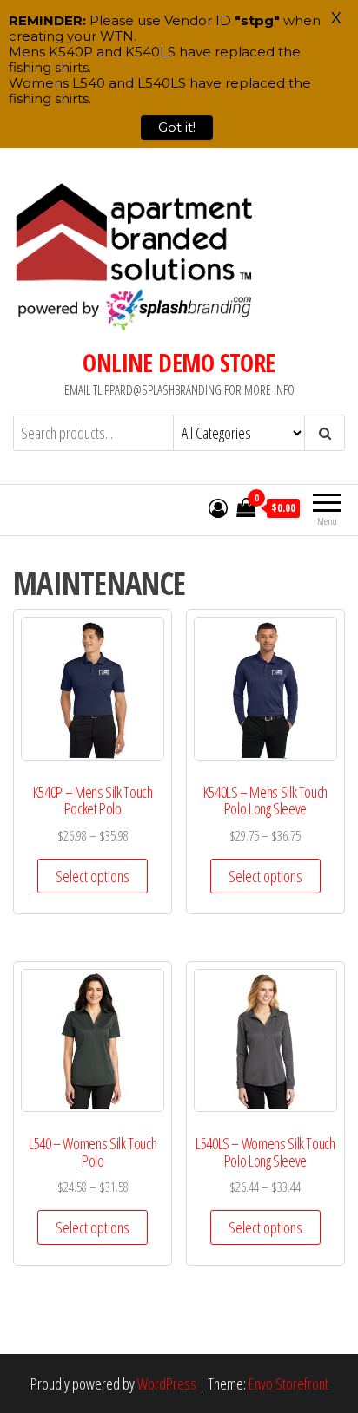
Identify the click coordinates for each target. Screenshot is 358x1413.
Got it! (177, 127)
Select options (92, 876)
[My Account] (218, 507)
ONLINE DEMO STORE (179, 362)
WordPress (166, 1383)
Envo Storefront (288, 1383)
